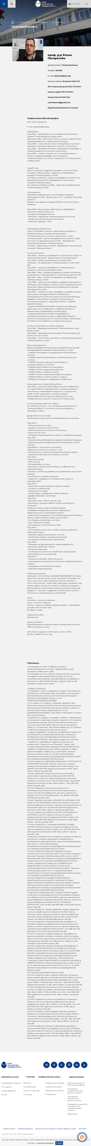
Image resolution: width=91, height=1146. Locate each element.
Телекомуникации (41, 22)
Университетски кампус (49, 1077)
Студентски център (55, 1083)
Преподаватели (58, 22)
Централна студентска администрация (75, 1099)
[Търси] (12, 4)
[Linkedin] (76, 1065)
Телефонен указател (25, 1129)
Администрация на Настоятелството (76, 1084)
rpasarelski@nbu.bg (62, 76)
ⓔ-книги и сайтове (31, 1091)
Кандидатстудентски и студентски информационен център (77, 1107)
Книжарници (51, 1094)
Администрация (76, 1077)
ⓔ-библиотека (29, 1087)
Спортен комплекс (54, 1087)
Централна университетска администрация (75, 1091)
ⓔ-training (27, 1095)
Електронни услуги (10, 1077)
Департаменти (25, 22)
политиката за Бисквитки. (45, 1143)
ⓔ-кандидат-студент (11, 1083)
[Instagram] (69, 1065)
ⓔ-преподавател (8, 1091)
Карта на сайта (9, 1129)
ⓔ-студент (6, 1087)
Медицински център (54, 1091)
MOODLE (27, 1083)
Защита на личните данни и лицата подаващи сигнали (56, 1129)
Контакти (83, 1129)
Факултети (73, 1114)
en (87, 4)
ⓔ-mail (4, 1095)
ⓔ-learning (30, 1077)
